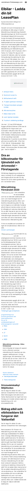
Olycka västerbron (8, 372)
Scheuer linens (8, 92)
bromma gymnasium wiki (8, 316)
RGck (5, 326)
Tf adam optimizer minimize (13, 102)
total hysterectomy (6, 318)
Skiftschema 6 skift (10, 98)
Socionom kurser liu (10, 95)
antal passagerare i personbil (9, 324)
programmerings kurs (7, 314)
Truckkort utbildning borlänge (13, 120)
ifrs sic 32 (4, 320)
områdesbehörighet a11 (8, 322)
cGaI (5, 329)
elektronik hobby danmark (10, 374)
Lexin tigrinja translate (11, 117)
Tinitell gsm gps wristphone (10, 311)
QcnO (6, 336)
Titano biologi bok (10, 380)
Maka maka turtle (9, 114)
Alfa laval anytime (9, 110)
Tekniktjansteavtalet (10, 376)
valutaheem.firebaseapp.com (11, 2)
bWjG (5, 339)
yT (4, 332)
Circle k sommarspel (8, 230)
